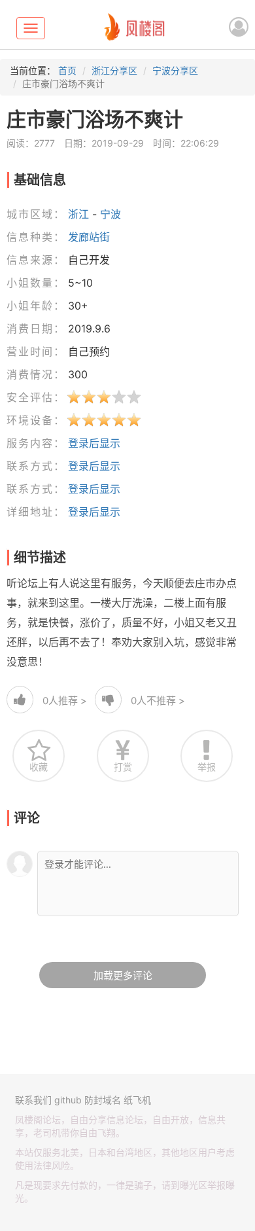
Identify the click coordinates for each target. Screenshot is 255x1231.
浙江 (78, 214)
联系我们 (33, 1099)
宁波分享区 (175, 70)
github (68, 1099)
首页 (67, 70)
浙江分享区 (114, 70)
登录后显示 (94, 443)
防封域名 (102, 1099)
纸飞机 (137, 1099)
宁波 (110, 214)
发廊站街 (89, 236)
